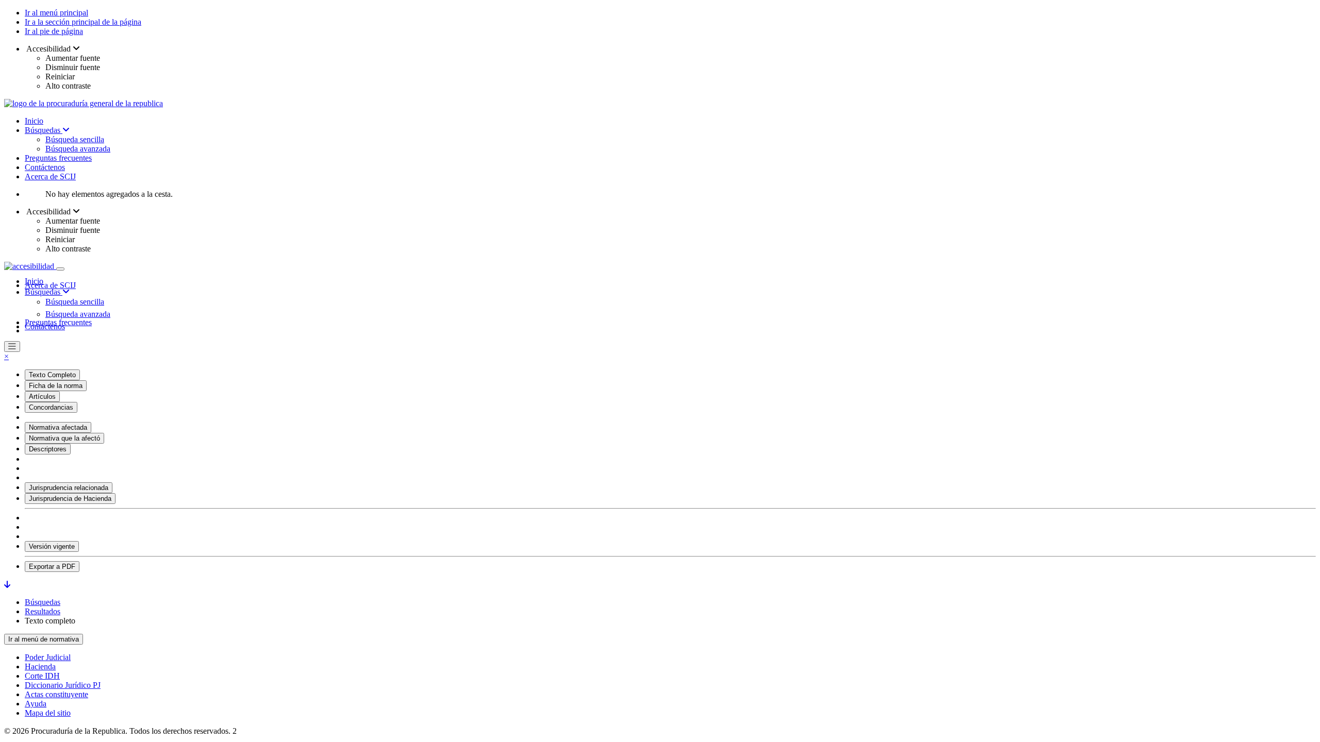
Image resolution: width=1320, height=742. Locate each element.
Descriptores (48, 449)
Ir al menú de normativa (43, 639)
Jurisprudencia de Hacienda (70, 498)
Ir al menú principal (56, 12)
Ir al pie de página (54, 31)
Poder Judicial (48, 657)
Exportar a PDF (52, 566)
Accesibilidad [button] (49, 48)
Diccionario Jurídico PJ (63, 685)
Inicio (34, 120)
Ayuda (35, 703)
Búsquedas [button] (43, 292)
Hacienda (40, 666)
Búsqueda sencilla (74, 139)
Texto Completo (52, 375)
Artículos (42, 396)
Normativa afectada (58, 427)
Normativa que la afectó (64, 438)
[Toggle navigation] (60, 269)
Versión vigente (52, 546)
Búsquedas (43, 130)
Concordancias (51, 407)
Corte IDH (42, 675)
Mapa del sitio (48, 713)
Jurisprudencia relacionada (68, 488)
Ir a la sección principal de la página (83, 22)
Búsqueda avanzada (77, 148)
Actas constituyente (56, 694)
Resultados (42, 611)
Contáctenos (45, 167)
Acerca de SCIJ (50, 176)
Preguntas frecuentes (58, 158)
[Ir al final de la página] (7, 584)
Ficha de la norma (55, 386)
